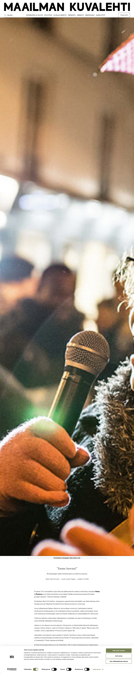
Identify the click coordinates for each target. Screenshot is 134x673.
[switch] (54, 669)
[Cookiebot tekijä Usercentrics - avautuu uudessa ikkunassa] (12, 669)
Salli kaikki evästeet (119, 650)
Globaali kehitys (59, 15)
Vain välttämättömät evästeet (119, 661)
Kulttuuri (48, 15)
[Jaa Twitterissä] (58, 587)
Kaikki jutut (100, 15)
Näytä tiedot (97, 669)
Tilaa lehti (124, 15)
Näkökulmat (90, 15)
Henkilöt (80, 15)
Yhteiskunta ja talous (34, 15)
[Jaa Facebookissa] (70, 587)
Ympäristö (72, 15)
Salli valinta (118, 656)
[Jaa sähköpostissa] (75, 587)
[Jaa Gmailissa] (64, 587)
